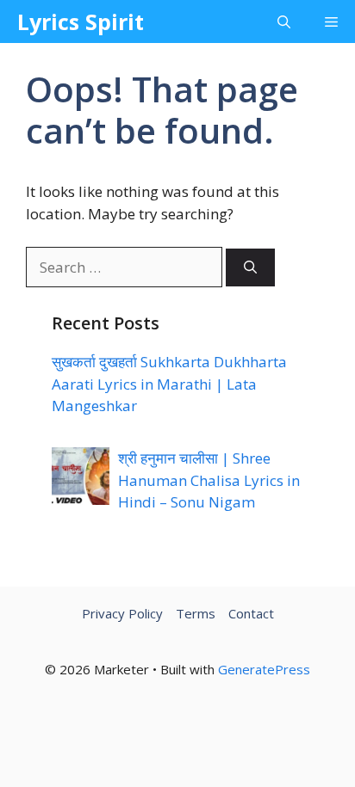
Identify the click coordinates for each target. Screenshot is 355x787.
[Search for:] (126, 267)
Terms (195, 613)
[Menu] (331, 21)
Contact (251, 613)
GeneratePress (264, 669)
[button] (284, 21)
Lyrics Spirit (80, 21)
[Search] (250, 268)
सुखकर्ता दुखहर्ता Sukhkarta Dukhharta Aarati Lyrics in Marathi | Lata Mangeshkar (169, 383)
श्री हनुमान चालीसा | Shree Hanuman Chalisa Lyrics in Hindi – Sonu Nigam (209, 480)
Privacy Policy (122, 613)
